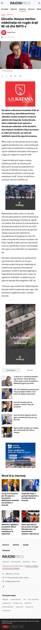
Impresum (5, 561)
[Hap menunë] (2, 3)
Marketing (26, 561)
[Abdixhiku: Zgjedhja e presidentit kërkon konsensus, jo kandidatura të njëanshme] (11, 516)
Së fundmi (4, 9)
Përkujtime (6, 550)
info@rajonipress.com (12, 581)
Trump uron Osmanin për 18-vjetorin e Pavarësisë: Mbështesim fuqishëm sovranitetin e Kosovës (10, 499)
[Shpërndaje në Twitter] (6, 76)
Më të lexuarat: (11, 370)
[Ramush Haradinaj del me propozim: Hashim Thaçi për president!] (7, 406)
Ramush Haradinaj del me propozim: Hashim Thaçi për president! (24, 404)
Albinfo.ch (28, 603)
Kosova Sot (19, 607)
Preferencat (15, 627)
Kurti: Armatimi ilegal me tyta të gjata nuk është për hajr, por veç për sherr (25, 417)
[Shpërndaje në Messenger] (11, 76)
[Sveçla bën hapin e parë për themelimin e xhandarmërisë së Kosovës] (30, 485)
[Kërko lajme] (39, 3)
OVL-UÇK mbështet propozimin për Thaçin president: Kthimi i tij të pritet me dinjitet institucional (26, 391)
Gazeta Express (16, 599)
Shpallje (25, 545)
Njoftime (16, 545)
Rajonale (14, 9)
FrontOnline (6, 610)
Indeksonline (6, 603)
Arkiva (34, 561)
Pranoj (5, 627)
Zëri (24, 599)
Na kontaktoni (16, 561)
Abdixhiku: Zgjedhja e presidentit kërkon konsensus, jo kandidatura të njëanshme (10, 529)
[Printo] (20, 76)
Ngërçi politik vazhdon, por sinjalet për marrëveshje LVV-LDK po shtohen (26, 430)
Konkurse (5, 545)
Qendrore (22, 9)
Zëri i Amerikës (33, 599)
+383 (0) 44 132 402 (12, 574)
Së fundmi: (30, 370)
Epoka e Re (29, 607)
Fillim (3, 14)
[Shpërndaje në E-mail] (15, 76)
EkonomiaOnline (8, 607)
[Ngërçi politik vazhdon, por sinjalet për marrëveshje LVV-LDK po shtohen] (7, 432)
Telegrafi (5, 599)
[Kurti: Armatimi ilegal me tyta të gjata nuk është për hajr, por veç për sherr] (7, 419)
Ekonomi (31, 9)
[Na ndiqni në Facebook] (3, 586)
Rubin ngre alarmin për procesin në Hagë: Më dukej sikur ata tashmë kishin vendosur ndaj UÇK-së (30, 529)
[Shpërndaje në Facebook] (2, 76)
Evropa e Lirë (17, 603)
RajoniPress (11, 32)
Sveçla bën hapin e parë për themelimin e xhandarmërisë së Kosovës (30, 497)
